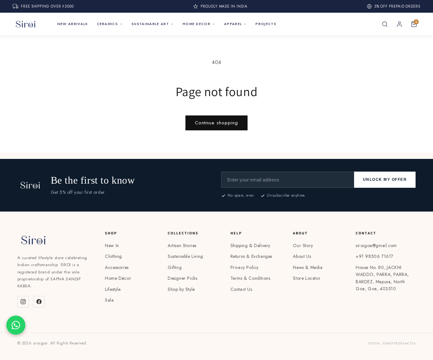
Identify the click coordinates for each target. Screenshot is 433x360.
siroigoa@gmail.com (376, 245)
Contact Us (241, 289)
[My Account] (399, 24)
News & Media (307, 267)
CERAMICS (107, 23)
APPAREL (233, 23)
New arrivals (72, 23)
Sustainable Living (185, 256)
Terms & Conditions (250, 278)
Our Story (303, 245)
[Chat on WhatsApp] (15, 325)
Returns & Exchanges (251, 256)
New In (112, 245)
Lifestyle (112, 289)
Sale (109, 300)
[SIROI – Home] (25, 24)
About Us (302, 256)
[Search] (384, 24)
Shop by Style (181, 289)
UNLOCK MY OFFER (385, 179)
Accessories (117, 267)
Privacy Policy (244, 267)
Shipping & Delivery (250, 245)
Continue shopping (216, 122)
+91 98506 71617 (374, 256)
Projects (265, 23)
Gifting (175, 267)
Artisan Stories (182, 245)
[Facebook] (39, 301)
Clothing (113, 256)
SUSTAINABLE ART (150, 23)
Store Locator (306, 278)
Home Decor (196, 23)
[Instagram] (23, 301)
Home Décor (118, 278)
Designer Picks (182, 278)
